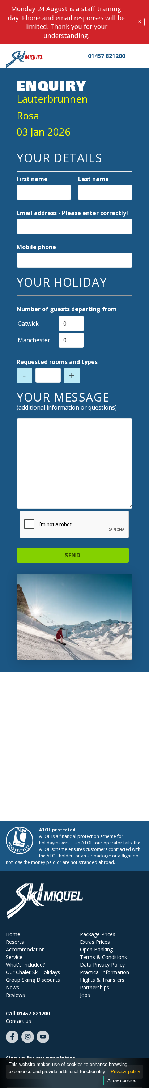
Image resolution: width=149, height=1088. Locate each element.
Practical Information (104, 972)
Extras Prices (95, 941)
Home (13, 934)
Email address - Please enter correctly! (72, 213)
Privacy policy (125, 1071)
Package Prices (97, 934)
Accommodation (25, 949)
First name (32, 179)
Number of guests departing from (67, 309)
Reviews (15, 994)
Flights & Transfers (102, 979)
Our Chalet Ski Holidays (33, 972)
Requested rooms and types (57, 362)
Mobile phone (36, 247)
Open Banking (96, 949)
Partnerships (94, 987)
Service (14, 957)
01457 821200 (106, 56)
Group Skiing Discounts (33, 979)
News (12, 987)
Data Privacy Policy (102, 964)
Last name (93, 179)
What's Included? (25, 964)
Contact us (18, 1021)
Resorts (15, 941)
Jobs (85, 994)
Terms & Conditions (103, 957)
